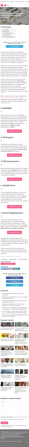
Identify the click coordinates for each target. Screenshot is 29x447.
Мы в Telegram (15, 46)
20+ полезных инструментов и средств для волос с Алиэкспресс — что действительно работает (15, 308)
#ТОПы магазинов (22, 259)
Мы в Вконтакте (15, 281)
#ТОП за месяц (10, 1)
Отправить (4, 423)
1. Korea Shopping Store (8, 37)
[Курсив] (3, 408)
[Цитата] (8, 408)
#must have (3, 1)
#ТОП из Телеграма (19, 1)
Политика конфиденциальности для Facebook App (11, 441)
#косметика (4, 259)
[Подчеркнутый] (5, 408)
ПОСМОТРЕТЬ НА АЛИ (15, 131)
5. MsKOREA (5, 29)
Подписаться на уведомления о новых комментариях (13, 419)
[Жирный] (1, 408)
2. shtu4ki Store (6, 35)
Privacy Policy (24, 425)
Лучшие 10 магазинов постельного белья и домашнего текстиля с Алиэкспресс (13, 304)
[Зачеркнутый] (6, 408)
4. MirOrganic (5, 31)
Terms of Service (5, 426)
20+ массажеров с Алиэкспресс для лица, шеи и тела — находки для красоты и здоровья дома (14, 312)
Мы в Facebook (15, 278)
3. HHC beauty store (7, 33)
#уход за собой (12, 259)
